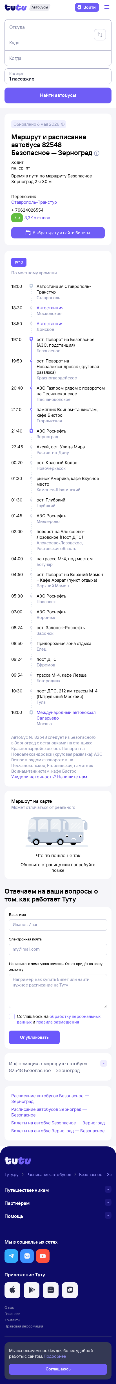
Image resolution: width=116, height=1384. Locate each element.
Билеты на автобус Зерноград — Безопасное (58, 1130)
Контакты (12, 1320)
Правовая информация (24, 1326)
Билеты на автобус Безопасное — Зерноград (58, 1123)
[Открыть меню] (107, 7)
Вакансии (12, 1313)
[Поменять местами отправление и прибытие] (100, 34)
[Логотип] (16, 7)
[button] (11, 1256)
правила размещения (57, 1022)
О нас (9, 1307)
